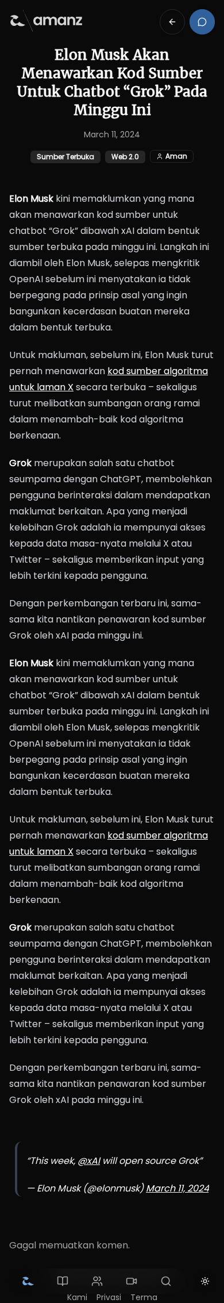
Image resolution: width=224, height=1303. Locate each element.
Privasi (108, 1297)
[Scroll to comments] (202, 21)
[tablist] (97, 1281)
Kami (77, 1297)
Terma (143, 1297)
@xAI (89, 1160)
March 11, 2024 (177, 1188)
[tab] (28, 1281)
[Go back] (172, 21)
